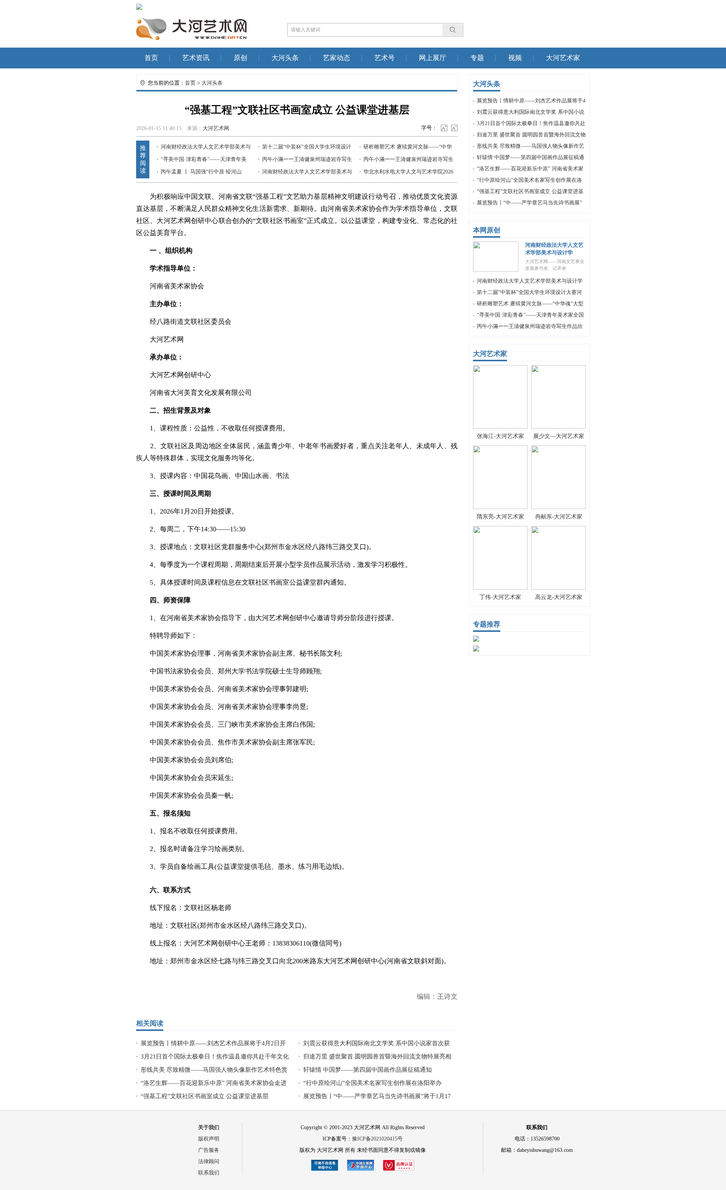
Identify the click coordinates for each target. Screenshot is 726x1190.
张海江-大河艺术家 (500, 436)
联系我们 (208, 1173)
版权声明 (208, 1139)
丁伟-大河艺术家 (500, 597)
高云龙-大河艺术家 (558, 597)
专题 (477, 58)
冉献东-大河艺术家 (558, 517)
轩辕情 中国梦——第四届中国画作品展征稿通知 (367, 1069)
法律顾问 (208, 1161)
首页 (151, 58)
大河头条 (285, 58)
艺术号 (384, 58)
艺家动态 (336, 58)
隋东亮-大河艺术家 (500, 517)
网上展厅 (432, 58)
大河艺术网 (216, 128)
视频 (515, 58)
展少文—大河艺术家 (558, 436)
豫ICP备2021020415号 (377, 1139)
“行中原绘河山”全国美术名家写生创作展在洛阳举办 (372, 1083)
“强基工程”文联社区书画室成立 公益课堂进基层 (204, 1096)
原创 (240, 58)
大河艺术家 (563, 58)
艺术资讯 (195, 58)
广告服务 (208, 1150)
